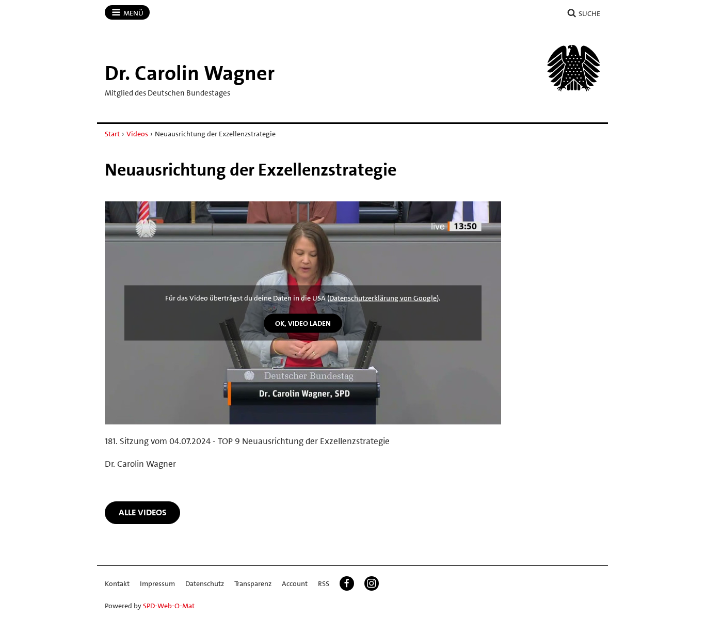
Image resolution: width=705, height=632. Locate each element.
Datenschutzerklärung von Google (383, 298)
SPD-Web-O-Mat (169, 605)
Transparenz (252, 583)
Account (295, 583)
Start (112, 133)
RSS (323, 583)
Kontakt (117, 583)
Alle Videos (143, 512)
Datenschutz (204, 583)
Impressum (157, 583)
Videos (137, 133)
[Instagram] (371, 583)
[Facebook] (347, 583)
